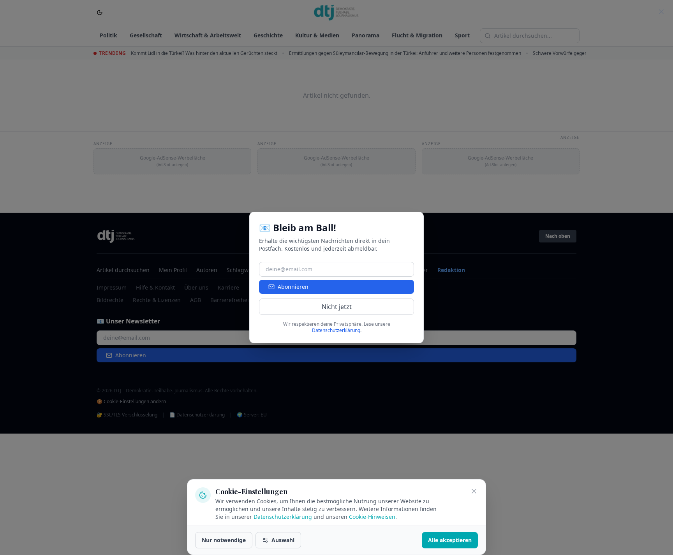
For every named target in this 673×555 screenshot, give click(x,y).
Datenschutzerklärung (283, 516)
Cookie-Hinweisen (372, 516)
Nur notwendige (224, 540)
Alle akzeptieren (450, 540)
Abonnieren (293, 286)
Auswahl (282, 540)
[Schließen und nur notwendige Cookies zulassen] (474, 491)
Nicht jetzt (337, 306)
